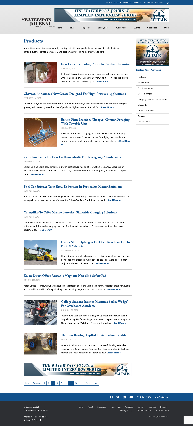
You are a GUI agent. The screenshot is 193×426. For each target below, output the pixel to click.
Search (109, 2)
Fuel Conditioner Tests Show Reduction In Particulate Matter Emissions (73, 187)
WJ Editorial (143, 82)
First (27, 383)
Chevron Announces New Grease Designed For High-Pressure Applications (75, 94)
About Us (117, 2)
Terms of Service (144, 410)
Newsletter (148, 2)
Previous (37, 383)
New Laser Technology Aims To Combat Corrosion (40, 72)
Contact (152, 407)
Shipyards (142, 105)
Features (142, 77)
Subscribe (159, 2)
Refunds (163, 407)
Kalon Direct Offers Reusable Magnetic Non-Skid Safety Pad (65, 276)
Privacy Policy (126, 410)
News (71, 27)
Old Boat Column (145, 88)
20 (76, 383)
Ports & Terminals (146, 110)
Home (59, 27)
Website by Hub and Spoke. (159, 416)
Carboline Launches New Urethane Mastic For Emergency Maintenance (72, 157)
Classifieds (152, 27)
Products (142, 116)
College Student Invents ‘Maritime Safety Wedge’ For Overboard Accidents (40, 312)
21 (82, 383)
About (90, 407)
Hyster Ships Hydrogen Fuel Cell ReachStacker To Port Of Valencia (40, 252)
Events (137, 27)
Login (167, 2)
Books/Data (103, 27)
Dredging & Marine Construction (152, 99)
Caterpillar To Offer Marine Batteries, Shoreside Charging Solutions (70, 212)
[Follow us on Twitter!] (117, 397)
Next (88, 383)
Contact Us (137, 2)
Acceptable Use (162, 410)
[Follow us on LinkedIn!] (124, 397)
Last (96, 383)
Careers (141, 407)
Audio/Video (121, 27)
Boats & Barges (145, 93)
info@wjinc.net (162, 397)
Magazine (86, 27)
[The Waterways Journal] (38, 22)
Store (166, 27)
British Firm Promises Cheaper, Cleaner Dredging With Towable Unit (40, 132)
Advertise (127, 2)
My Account (115, 407)
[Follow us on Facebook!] (111, 397)
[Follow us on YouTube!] (131, 397)
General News (144, 121)
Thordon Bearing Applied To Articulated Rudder (40, 343)
